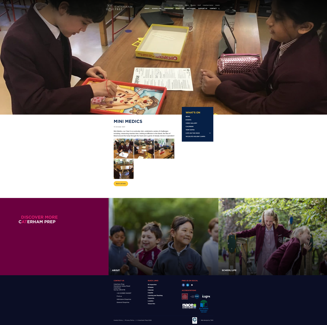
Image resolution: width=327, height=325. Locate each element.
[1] (144, 149)
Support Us (202, 8)
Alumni (217, 5)
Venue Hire (151, 303)
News (188, 116)
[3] (124, 169)
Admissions (168, 8)
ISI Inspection (152, 284)
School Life (157, 8)
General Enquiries (123, 302)
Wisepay (150, 287)
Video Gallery (191, 123)
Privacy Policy (129, 320)
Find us (119, 296)
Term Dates (190, 130)
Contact (213, 8)
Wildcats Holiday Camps (195, 136)
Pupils (187, 5)
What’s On (180, 8)
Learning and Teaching (155, 295)
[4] (124, 149)
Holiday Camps (178, 5)
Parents (193, 5)
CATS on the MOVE (193, 133)
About (146, 8)
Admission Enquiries (124, 299)
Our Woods (191, 8)
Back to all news (121, 183)
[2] (164, 149)
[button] (219, 9)
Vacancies (151, 298)
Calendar (189, 126)
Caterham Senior (208, 5)
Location (150, 301)
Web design (204, 320)
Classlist (150, 293)
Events (188, 120)
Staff (199, 5)
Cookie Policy (118, 320)
